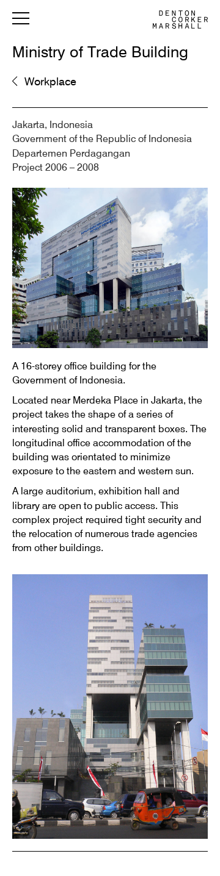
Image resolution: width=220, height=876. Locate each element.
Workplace (50, 82)
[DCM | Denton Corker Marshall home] (180, 19)
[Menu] (21, 21)
